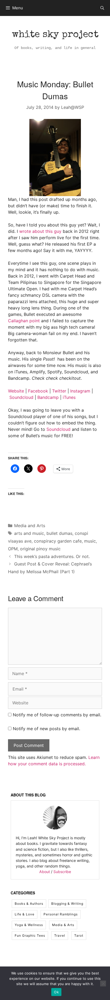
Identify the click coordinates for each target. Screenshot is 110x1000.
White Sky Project (55, 35)
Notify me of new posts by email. (46, 728)
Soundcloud (21, 397)
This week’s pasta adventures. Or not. (52, 556)
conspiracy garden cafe (58, 541)
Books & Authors (29, 904)
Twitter (59, 391)
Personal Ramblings (61, 914)
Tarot (78, 935)
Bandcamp (48, 397)
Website (16, 391)
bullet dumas (59, 533)
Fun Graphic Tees (30, 935)
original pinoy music (40, 548)
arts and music (29, 533)
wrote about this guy (40, 231)
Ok (56, 992)
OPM (13, 548)
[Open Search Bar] (102, 8)
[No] (103, 983)
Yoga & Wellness (29, 925)
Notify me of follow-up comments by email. (57, 714)
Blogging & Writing (67, 904)
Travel (59, 935)
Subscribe (62, 871)
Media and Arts (29, 525)
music (90, 541)
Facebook (38, 391)
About (44, 871)
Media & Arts (63, 925)
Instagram (80, 391)
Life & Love (24, 914)
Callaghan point (24, 320)
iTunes (69, 397)
